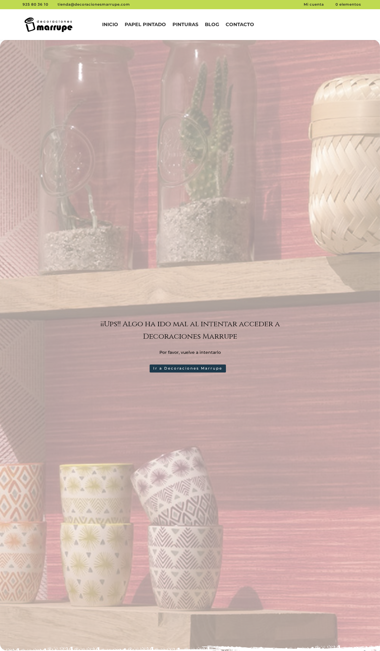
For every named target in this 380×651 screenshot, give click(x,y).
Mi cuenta (314, 4)
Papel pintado (145, 25)
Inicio (110, 25)
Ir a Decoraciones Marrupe (187, 368)
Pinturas (185, 25)
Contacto (240, 25)
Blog (212, 25)
